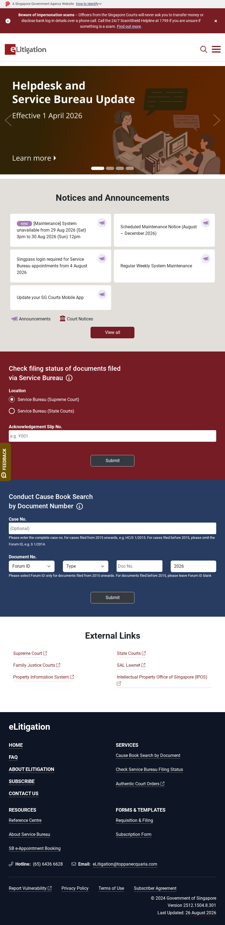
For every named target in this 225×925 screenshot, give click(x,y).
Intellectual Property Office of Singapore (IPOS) (162, 677)
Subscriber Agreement (155, 888)
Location (17, 390)
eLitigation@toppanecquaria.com (125, 864)
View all (112, 332)
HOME (16, 745)
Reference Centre (25, 820)
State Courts (129, 653)
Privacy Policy (75, 888)
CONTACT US (23, 793)
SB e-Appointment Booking (35, 848)
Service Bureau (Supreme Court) (48, 399)
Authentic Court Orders (138, 783)
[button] (203, 49)
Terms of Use (111, 888)
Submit (113, 460)
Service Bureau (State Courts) (46, 411)
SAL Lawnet (129, 665)
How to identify (87, 4)
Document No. (23, 556)
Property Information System (41, 677)
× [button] (215, 21)
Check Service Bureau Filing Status (149, 769)
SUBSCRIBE (22, 781)
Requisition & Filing (134, 820)
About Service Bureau (29, 834)
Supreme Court (28, 653)
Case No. (18, 519)
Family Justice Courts (34, 665)
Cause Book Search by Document (148, 755)
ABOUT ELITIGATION (31, 769)
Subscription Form (133, 834)
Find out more (129, 26)
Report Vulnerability (28, 888)
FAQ (13, 757)
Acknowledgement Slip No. (35, 426)
